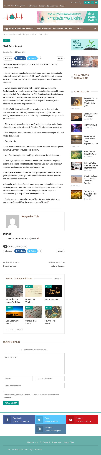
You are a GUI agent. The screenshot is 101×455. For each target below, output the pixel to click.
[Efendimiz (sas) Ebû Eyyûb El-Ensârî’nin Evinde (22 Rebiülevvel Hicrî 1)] (76, 179)
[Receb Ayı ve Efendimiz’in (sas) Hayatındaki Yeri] (76, 139)
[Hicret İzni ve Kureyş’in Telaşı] (14, 291)
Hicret (6, 40)
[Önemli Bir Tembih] (33, 291)
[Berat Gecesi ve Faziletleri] (76, 117)
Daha (62, 6)
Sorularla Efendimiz (62, 28)
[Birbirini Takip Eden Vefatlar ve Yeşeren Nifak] (76, 166)
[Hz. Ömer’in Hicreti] (53, 312)
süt (25, 246)
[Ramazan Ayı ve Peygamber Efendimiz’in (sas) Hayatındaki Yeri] (76, 101)
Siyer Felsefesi (44, 28)
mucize (18, 246)
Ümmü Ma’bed (9, 266)
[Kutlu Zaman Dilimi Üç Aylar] (76, 155)
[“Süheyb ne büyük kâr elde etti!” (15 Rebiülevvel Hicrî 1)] (76, 194)
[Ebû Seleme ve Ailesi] (14, 312)
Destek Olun (69, 442)
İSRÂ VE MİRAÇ (90, 125)
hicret (11, 246)
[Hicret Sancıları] (53, 291)
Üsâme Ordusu (58, 266)
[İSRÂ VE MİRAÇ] (76, 128)
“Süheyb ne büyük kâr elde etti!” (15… (90, 193)
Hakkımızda (32, 6)
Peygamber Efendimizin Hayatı (18, 28)
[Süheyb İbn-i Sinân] (33, 312)
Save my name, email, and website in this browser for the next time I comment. (32, 396)
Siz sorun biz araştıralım (48, 6)
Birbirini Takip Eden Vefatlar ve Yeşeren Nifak (91, 165)
